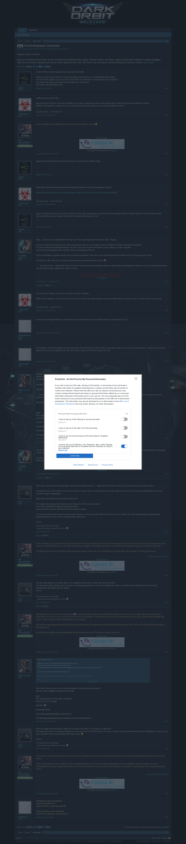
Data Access (93, 465)
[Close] (136, 379)
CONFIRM (74, 456)
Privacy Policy (107, 465)
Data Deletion (78, 465)
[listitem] (93, 413)
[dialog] (93, 422)
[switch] (124, 419)
